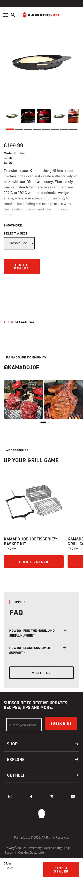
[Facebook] (31, 796)
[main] (41, 346)
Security (10, 852)
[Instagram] (10, 796)
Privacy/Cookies (16, 848)
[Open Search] (13, 15)
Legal (67, 848)
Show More (13, 225)
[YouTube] (73, 796)
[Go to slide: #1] (9, 576)
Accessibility (53, 848)
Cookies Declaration (31, 852)
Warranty (35, 848)
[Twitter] (52, 796)
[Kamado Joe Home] (41, 15)
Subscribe (61, 723)
